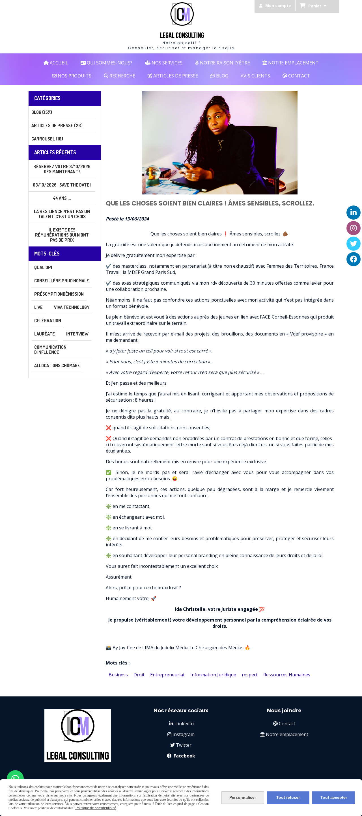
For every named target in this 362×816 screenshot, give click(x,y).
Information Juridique (213, 675)
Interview (77, 334)
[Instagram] (353, 228)
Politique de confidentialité (95, 808)
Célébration (47, 320)
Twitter (180, 745)
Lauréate (44, 334)
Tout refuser (288, 797)
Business (118, 675)
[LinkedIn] (353, 212)
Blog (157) (41, 112)
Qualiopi (43, 267)
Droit (139, 675)
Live (38, 307)
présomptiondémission (59, 294)
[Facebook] (353, 259)
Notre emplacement (284, 734)
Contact (284, 723)
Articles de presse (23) (57, 125)
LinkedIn (181, 723)
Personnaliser (242, 797)
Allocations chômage (57, 365)
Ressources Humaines (286, 675)
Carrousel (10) (47, 139)
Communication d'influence (50, 349)
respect (250, 675)
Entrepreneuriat (167, 675)
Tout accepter (333, 797)
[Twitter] (353, 244)
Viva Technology (72, 307)
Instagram (181, 734)
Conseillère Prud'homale (61, 280)
